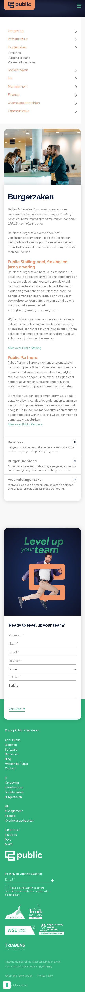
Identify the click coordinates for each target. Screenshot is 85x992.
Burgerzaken (17, 47)
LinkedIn (11, 835)
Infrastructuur (17, 39)
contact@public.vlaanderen (20, 966)
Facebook (12, 830)
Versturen (15, 709)
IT (6, 778)
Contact (10, 768)
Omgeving (15, 31)
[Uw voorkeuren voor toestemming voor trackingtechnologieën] (7, 985)
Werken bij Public (16, 763)
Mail (8, 839)
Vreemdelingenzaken (22, 62)
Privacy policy (45, 975)
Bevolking (14, 52)
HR (10, 78)
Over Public (12, 740)
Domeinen (12, 754)
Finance (13, 95)
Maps (9, 844)
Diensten (11, 744)
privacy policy (12, 894)
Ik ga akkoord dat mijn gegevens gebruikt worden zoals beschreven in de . (26, 891)
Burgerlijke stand (19, 57)
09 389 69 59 (45, 966)
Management (17, 86)
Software (11, 749)
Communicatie (18, 111)
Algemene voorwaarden (18, 975)
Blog (8, 759)
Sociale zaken (18, 70)
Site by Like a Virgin (16, 985)
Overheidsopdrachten (24, 103)
